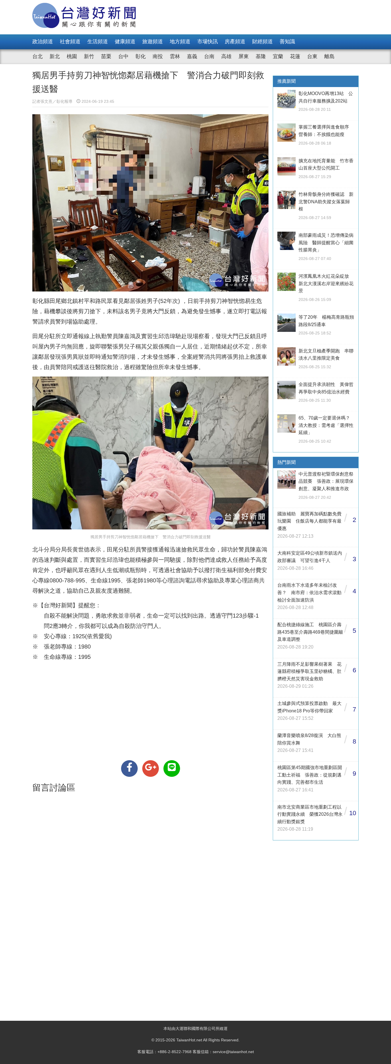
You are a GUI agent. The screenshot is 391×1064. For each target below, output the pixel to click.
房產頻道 (235, 41)
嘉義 (192, 56)
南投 (158, 56)
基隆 (261, 56)
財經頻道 (262, 41)
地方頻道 (180, 41)
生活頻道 (97, 41)
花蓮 (295, 56)
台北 (37, 56)
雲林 (175, 56)
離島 (329, 56)
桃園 (72, 56)
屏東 (243, 56)
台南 (209, 56)
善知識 (287, 41)
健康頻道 (125, 41)
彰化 (140, 56)
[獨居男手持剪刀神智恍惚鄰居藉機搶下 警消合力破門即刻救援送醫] (129, 768)
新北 (55, 56)
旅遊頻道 (152, 41)
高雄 (226, 56)
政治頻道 (42, 41)
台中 (123, 56)
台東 (312, 56)
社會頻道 (70, 41)
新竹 (89, 56)
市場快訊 (207, 41)
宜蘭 (278, 56)
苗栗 (106, 56)
